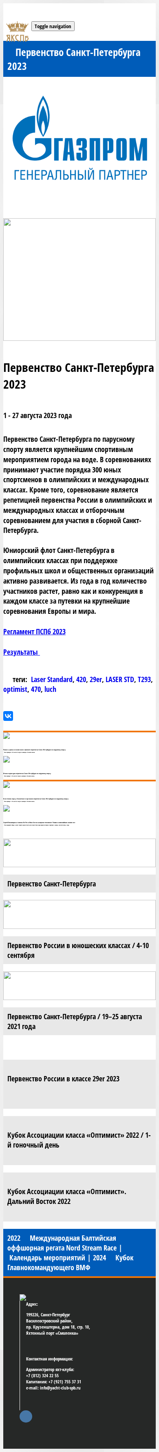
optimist (15, 689)
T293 (144, 679)
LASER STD (120, 679)
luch (50, 689)
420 (81, 679)
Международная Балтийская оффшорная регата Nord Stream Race (62, 1243)
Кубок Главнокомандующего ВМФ (70, 1262)
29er (96, 679)
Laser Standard (52, 679)
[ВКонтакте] (8, 716)
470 (36, 689)
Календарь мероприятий (47, 1257)
